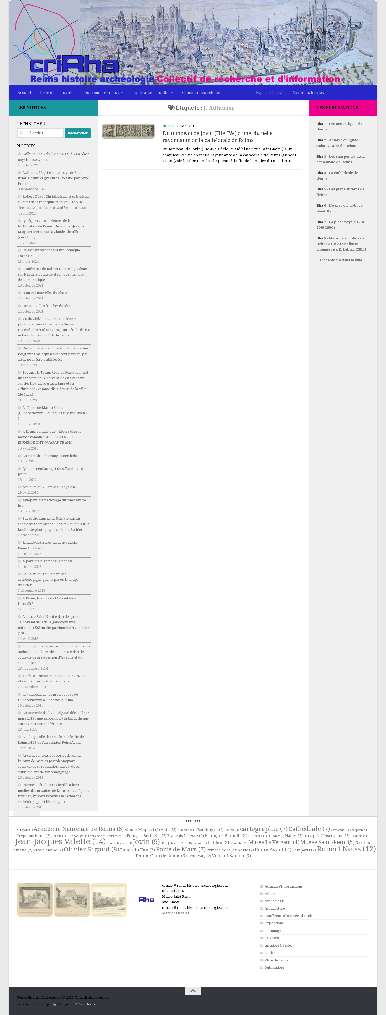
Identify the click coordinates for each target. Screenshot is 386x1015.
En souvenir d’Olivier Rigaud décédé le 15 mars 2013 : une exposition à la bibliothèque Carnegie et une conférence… (54, 718)
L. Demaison (196, 843)
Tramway (199, 856)
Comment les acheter (201, 92)
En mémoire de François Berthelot (50, 456)
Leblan (218, 842)
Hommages (274, 931)
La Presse (272, 938)
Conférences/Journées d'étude (289, 916)
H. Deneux (257, 836)
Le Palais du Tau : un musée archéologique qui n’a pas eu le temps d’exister (48, 579)
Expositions (274, 923)
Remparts (304, 850)
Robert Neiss (346, 849)
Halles (293, 836)
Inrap (312, 835)
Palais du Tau (137, 850)
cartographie (264, 829)
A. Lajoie (24, 830)
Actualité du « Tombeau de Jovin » (50, 487)
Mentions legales (308, 92)
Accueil (24, 92)
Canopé (232, 830)
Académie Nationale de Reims (79, 828)
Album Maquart (142, 830)
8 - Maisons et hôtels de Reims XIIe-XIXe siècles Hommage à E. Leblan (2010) (341, 243)
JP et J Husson (173, 843)
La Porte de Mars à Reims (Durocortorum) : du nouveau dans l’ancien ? (53, 413)
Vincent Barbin (231, 855)
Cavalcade (340, 830)
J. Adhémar (360, 836)
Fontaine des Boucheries (107, 836)
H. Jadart (276, 836)
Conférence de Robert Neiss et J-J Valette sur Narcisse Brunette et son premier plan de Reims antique (52, 274)
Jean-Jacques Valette (60, 841)
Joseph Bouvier (119, 843)
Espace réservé (270, 92)
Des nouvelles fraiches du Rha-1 (48, 306)
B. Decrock (187, 830)
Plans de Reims (276, 960)
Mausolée (239, 843)
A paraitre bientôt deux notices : (48, 561)
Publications (274, 968)
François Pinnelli (226, 835)
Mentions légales (175, 913)
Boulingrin (210, 830)
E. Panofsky (77, 836)
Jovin (146, 842)
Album (270, 894)
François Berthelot (146, 836)
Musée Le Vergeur (273, 842)
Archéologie (275, 901)
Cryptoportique (33, 836)
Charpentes (360, 830)
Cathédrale (309, 829)
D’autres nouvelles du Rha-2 (45, 293)
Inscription (336, 836)
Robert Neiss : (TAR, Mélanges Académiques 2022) (54, 202)
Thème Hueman (87, 1004)
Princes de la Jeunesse (230, 850)
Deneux (58, 836)
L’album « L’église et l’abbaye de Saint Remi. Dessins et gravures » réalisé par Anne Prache (53, 178)
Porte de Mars (181, 849)
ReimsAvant (273, 850)
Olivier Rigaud (91, 849)
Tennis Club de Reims (161, 855)
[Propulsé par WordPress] (54, 1004)
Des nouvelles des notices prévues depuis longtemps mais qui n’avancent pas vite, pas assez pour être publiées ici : (53, 353)
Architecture (275, 908)
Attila (168, 830)
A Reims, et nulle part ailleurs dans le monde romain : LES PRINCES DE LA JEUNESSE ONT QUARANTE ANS (49, 437)
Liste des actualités (57, 92)
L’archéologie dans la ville (339, 260)
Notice (169, 126)
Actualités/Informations (283, 886)
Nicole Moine (48, 850)
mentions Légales (278, 945)
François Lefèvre (185, 836)
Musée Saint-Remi (327, 842)
